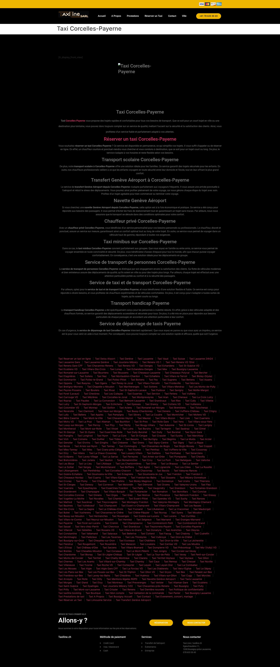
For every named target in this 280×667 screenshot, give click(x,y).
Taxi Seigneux (144, 519)
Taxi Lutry (63, 404)
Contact (172, 16)
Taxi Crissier (111, 589)
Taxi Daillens (154, 453)
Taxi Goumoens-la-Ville (99, 474)
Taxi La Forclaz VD (132, 568)
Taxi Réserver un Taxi (70, 600)
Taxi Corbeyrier (125, 565)
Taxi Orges (112, 495)
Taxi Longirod (85, 435)
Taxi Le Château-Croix (110, 509)
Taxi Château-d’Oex (87, 547)
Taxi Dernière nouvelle (152, 589)
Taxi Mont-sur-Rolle (91, 428)
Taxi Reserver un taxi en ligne (74, 358)
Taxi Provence (162, 495)
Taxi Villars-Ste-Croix (94, 369)
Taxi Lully (63, 414)
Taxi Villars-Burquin (114, 491)
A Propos (116, 16)
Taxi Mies (87, 449)
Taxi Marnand (163, 519)
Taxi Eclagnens (125, 474)
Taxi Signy (178, 442)
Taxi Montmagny (67, 537)
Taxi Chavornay (143, 470)
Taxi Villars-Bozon (165, 418)
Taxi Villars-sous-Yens (200, 421)
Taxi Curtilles (188, 516)
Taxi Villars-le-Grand (130, 530)
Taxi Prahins (117, 481)
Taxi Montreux (115, 582)
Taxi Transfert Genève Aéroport (133, 600)
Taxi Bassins (132, 439)
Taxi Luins (127, 428)
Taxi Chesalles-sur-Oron (101, 540)
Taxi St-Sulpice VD (189, 365)
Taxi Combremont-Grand (191, 523)
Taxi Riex (176, 400)
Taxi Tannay (108, 446)
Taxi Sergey (84, 467)
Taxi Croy (147, 460)
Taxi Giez (127, 495)
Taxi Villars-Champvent (166, 505)
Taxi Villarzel (65, 530)
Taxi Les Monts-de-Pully (202, 386)
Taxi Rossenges (120, 516)
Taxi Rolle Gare (160, 421)
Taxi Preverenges (136, 582)
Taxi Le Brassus (169, 463)
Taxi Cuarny (94, 477)
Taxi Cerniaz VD (168, 544)
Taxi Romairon (160, 491)
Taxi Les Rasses (192, 505)
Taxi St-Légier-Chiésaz (109, 554)
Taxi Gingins (101, 442)
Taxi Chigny (210, 411)
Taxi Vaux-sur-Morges (110, 411)
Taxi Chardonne (67, 554)
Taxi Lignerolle (162, 467)
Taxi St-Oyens (87, 432)
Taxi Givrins (83, 442)
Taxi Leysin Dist (164, 565)
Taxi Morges (65, 582)
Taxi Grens (138, 442)
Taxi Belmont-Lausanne (132, 400)
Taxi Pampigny (116, 414)
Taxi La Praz (85, 421)
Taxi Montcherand (105, 467)
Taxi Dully (157, 432)
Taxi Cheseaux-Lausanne (146, 372)
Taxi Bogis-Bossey (184, 446)
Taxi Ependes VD (161, 498)
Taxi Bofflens (127, 467)
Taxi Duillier (98, 439)
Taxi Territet (94, 558)
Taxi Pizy (110, 425)
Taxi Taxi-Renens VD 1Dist (180, 362)
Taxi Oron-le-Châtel (181, 537)
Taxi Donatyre (153, 530)
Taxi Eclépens (66, 456)
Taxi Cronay (65, 481)
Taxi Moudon (194, 512)
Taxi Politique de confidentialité (186, 589)
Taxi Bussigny (181, 586)
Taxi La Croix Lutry (202, 397)
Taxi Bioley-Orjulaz (202, 376)
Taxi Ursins (184, 481)
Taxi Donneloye (164, 481)
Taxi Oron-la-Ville (169, 540)
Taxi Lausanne (145, 358)
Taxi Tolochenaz (199, 407)
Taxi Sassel (64, 526)
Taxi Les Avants (85, 561)
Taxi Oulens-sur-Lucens (146, 516)
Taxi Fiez (206, 484)
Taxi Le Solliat (66, 467)
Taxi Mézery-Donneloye (193, 477)
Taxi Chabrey (182, 533)
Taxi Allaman (103, 421)
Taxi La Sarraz (110, 456)
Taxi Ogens (101, 383)
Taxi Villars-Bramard (132, 547)
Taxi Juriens (88, 460)
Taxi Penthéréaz (91, 470)
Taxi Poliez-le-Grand (91, 379)
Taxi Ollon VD (147, 572)
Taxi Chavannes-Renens (100, 365)
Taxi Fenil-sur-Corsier (202, 554)
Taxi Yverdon (174, 474)
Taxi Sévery (134, 414)
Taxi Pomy (82, 481)
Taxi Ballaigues (183, 460)
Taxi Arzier (206, 439)
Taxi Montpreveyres (143, 397)
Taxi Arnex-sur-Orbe (153, 456)
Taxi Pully (198, 586)
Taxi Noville (206, 561)
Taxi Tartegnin (163, 428)
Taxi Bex (180, 572)
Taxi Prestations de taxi (71, 596)
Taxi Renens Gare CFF (70, 365)
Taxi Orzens (163, 484)
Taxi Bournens (100, 372)
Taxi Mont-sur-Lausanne (86, 589)
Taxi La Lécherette (193, 540)
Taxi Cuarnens (202, 418)
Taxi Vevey (180, 554)
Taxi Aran (163, 397)
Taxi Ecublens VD (68, 369)
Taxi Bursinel (174, 432)
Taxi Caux (154, 561)
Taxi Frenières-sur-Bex (70, 575)
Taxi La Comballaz (187, 565)
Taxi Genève (126, 358)
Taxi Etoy (97, 582)
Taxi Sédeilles (84, 530)
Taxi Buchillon (122, 421)
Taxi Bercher (201, 372)
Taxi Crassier (159, 435)
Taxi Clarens (140, 558)
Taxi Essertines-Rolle (110, 432)
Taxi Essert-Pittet (138, 498)
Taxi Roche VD (105, 565)
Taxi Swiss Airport (105, 358)
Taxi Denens (163, 411)
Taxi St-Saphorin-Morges (87, 404)
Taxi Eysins (176, 435)
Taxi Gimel (200, 428)
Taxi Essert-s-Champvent (135, 505)
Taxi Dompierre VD (158, 547)
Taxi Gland (82, 582)
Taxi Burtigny (150, 439)
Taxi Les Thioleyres (135, 537)
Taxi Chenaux (180, 397)
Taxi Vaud (163, 358)
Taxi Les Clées (183, 467)
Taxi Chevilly (198, 456)
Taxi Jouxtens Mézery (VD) (118, 586)
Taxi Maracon (128, 544)
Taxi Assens (205, 379)
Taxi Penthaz (152, 449)
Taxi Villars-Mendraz (173, 386)
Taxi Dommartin (67, 379)
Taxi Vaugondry (156, 488)
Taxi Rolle (82, 579)
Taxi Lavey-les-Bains (98, 575)
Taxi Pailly (137, 488)
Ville (184, 16)
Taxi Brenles (65, 551)
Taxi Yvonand (135, 509)
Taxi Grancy (151, 404)
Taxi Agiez (144, 467)
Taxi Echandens (165, 365)
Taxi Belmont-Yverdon (186, 495)
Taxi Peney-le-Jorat (122, 383)
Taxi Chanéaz (99, 481)
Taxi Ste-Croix (66, 509)
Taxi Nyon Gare (193, 432)
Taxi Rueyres (83, 383)
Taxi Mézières (90, 397)
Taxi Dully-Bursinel (137, 432)
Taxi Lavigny (205, 425)
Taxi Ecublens (200, 582)
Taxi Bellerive (129, 533)
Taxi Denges (146, 365)
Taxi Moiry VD (66, 421)
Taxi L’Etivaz (65, 547)
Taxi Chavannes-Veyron (120, 418)
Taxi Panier (174, 593)
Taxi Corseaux (114, 551)
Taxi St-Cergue (139, 435)
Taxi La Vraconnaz (178, 509)
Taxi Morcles (203, 575)
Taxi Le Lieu (85, 463)
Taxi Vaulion (106, 460)
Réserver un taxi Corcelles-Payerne (140, 139)
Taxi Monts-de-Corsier (70, 558)
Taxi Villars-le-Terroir (175, 376)
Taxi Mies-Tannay (67, 449)
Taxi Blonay (86, 554)
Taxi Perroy (94, 425)
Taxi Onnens (95, 495)
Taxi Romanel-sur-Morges (150, 407)
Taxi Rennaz (170, 561)
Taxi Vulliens (188, 393)
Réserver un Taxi (153, 16)
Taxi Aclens (125, 407)
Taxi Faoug (165, 533)
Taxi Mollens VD (197, 414)
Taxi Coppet (205, 446)
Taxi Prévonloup (182, 547)
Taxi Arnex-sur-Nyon (85, 446)
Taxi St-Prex (141, 421)
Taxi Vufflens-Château (187, 411)
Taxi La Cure (119, 435)
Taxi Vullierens (193, 404)
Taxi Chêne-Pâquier (138, 512)
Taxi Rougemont (86, 544)
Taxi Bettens (188, 379)
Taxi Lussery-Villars (131, 453)
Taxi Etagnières (66, 376)
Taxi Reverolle (66, 411)
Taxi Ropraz (64, 400)
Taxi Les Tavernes (111, 537)
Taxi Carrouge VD (68, 397)
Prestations (133, 16)
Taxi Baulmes (65, 505)
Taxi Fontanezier (138, 491)
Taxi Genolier (65, 442)
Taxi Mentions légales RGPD (121, 579)
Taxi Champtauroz (132, 523)
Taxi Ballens (79, 414)
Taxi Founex (134, 449)
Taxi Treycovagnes (107, 502)
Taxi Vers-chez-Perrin (87, 526)
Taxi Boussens (120, 372)
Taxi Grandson (177, 488)
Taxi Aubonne (166, 425)
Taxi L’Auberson (155, 509)
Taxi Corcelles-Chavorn (118, 470)
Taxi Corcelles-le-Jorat (114, 397)
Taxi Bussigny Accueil (120, 596)
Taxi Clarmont (86, 411)
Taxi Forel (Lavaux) (68, 393)
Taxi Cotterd (148, 533)
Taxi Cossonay (199, 449)
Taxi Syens (177, 512)
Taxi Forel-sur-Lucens (88, 523)
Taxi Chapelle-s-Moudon (100, 386)
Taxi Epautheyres (87, 488)
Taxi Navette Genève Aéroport (159, 579)
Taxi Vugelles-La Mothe (71, 498)
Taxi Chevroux (111, 526)
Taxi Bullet (64, 512)
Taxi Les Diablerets (157, 568)
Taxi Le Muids (187, 439)
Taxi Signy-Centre (158, 442)
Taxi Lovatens (147, 544)
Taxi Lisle (185, 418)
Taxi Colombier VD (68, 407)
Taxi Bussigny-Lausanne (185, 369)
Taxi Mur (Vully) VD (206, 547)
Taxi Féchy (125, 425)
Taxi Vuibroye (158, 537)
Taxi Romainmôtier (127, 460)
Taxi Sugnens (169, 379)
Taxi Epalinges (90, 586)
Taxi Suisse (179, 358)
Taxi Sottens (150, 386)
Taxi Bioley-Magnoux (140, 481)
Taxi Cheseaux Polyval (177, 372)
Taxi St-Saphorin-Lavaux (133, 390)
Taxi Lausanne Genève (96, 362)
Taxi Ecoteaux (127, 540)
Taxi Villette (206, 400)
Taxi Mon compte (114, 593)
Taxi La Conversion (104, 400)
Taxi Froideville (172, 383)
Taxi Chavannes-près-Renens (153, 586)
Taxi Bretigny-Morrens (70, 386)
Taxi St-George (66, 432)
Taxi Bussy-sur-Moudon (71, 516)
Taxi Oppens (65, 383)
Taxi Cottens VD (172, 404)
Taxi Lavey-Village (88, 456)
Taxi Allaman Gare (178, 582)
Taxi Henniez (125, 519)
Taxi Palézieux (89, 537)
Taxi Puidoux (158, 390)
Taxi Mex (162, 369)
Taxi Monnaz (91, 407)
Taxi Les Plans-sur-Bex (70, 572)
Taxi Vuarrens (65, 488)
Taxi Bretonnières (67, 460)
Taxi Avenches (173, 530)
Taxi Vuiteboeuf (85, 505)
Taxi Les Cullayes (113, 393)
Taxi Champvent (108, 505)
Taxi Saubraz (182, 428)
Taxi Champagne (90, 491)
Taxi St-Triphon (127, 572)
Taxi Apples (96, 414)
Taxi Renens (128, 589)
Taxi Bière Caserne (68, 418)
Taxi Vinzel (112, 428)
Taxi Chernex (65, 561)
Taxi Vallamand (89, 533)
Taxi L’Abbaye (103, 463)
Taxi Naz (102, 376)
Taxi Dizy (63, 453)
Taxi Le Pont (164, 460)
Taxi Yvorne (85, 565)
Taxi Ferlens (170, 393)
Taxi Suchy (181, 498)
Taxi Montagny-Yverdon (135, 502)
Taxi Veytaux (186, 558)
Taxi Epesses (133, 404)
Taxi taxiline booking (69, 593)
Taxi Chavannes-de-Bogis (155, 446)
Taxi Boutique (93, 593)
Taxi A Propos (96, 596)
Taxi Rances (198, 498)
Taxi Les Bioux (66, 463)
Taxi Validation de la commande (146, 593)
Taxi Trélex (115, 439)
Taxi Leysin (145, 565)
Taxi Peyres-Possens (69, 390)
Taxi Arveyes (65, 579)
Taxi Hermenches (98, 516)
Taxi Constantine (67, 533)
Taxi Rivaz (109, 390)
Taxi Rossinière (108, 544)
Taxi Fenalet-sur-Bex (200, 572)
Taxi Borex (64, 446)
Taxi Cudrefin (201, 533)
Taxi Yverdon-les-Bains (143, 477)
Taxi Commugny (128, 446)
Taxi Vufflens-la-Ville (175, 449)
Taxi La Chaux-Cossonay (103, 453)
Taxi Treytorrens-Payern (158, 526)
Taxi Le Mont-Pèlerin (137, 551)
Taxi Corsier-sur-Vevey (183, 551)
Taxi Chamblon (116, 498)
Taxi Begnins (169, 439)
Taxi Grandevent (67, 491)
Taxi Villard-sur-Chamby (112, 561)
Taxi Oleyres (192, 530)
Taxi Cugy (186, 575)
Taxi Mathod (65, 502)
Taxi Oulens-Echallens (70, 474)
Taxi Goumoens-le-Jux (150, 474)
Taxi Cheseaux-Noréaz (70, 477)
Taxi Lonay (116, 369)
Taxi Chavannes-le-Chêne (109, 512)
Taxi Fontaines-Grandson (203, 488)
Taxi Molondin (125, 484)
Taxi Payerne (65, 523)
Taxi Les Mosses (67, 568)
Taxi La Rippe (195, 442)
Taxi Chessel (188, 561)
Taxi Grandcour (131, 526)
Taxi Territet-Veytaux (163, 558)
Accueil (102, 16)
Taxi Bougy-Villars (145, 425)
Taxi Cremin (111, 523)
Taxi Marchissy (195, 435)
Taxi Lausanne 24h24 (201, 358)
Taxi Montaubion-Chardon (125, 376)
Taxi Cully (190, 400)
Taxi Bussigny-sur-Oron (71, 540)
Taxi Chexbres (91, 393)
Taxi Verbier (157, 582)
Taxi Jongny (160, 551)
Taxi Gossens (168, 477)
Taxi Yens (178, 421)
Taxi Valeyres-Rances (185, 470)
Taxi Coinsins (80, 439)
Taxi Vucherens (82, 512)
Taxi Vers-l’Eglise (182, 568)
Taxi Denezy (86, 484)
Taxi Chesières (122, 575)
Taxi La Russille (203, 467)
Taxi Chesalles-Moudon (89, 551)
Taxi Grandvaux (157, 400)
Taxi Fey (153, 379)
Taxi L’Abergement (68, 470)
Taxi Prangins (65, 435)
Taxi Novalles (96, 498)
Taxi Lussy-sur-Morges (70, 425)
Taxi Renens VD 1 (151, 362)
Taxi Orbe (151, 463)
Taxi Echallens (152, 376)
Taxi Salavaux (109, 533)
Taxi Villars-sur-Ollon (165, 575)
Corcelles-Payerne (75, 120)
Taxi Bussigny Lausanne (198, 593)
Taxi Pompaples (178, 456)
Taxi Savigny (176, 390)
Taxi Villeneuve (66, 565)
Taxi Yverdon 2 (194, 474)
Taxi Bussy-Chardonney (140, 411)
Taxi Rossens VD (105, 530)
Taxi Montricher (175, 414)
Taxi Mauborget (202, 509)
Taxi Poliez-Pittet (116, 379)
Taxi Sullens (86, 376)
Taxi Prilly (63, 589)
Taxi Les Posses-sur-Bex (101, 572)
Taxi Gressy (209, 495)
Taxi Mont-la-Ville (93, 418)
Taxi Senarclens (194, 453)
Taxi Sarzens (110, 547)
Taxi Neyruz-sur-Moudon (99, 519)
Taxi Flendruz (65, 544)
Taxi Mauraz (144, 418)
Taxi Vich (63, 439)
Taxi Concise (199, 491)
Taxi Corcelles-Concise (71, 495)
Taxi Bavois (163, 470)
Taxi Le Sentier (190, 463)
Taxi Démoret (145, 484)
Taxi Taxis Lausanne (191, 579)
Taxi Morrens (192, 383)
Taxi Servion (153, 393)
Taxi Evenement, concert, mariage (174, 596)
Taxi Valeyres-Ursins (185, 484)
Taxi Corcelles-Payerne (188, 526)
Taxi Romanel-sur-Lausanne (73, 372)
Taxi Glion (203, 558)
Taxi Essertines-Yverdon (114, 488)
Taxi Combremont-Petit (160, 523)
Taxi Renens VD (126, 365)
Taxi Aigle (86, 568)
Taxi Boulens (92, 390)
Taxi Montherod (67, 428)
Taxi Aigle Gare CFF (107, 568)
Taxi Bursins (144, 428)
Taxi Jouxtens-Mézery (125, 362)
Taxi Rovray (160, 512)
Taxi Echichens (114, 404)
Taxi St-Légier (134, 554)
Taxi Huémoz (142, 575)
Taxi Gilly (97, 579)
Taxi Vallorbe (203, 460)
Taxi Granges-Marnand (187, 519)
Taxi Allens (79, 453)
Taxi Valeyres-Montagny (166, 502)
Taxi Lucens (169, 516)
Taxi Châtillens (147, 540)
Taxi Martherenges (129, 386)
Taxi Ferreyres (130, 456)
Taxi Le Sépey (203, 568)
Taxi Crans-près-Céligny (110, 449)
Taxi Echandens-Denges (139, 369)
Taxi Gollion (108, 407)
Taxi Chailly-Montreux (117, 558)
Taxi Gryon (165, 572)
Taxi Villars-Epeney (115, 477)
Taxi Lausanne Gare (69, 362)
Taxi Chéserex (120, 442)
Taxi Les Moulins (191, 544)
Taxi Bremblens (177, 407)
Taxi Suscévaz (84, 502)
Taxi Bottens (137, 379)
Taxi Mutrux (143, 495)
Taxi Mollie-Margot (198, 390)
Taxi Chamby (137, 561)
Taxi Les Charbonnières (128, 463)
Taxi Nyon (102, 435)
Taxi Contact (144, 596)
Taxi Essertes (134, 393)
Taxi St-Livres (186, 425)
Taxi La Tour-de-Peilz (158, 554)
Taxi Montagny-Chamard (197, 502)
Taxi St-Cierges (66, 484)
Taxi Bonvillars (180, 491)
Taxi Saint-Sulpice (68, 586)
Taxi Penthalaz (173, 453)
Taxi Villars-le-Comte (70, 519)
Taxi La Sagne (86, 509)
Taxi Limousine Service (98, 600)
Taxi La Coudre (153, 414)
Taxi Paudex (82, 400)
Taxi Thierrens (202, 481)
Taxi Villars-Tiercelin (149, 383)
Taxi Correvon (105, 484)
